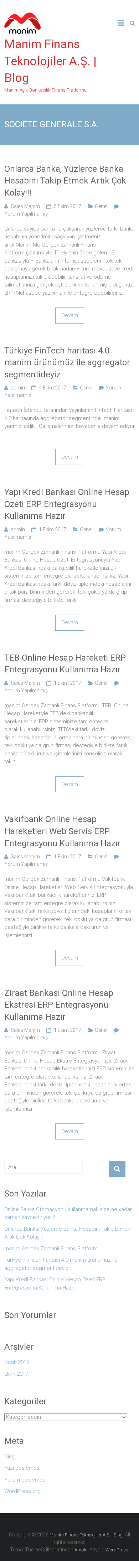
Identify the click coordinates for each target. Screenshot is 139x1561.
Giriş (9, 1456)
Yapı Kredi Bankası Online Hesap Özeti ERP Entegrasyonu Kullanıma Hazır (66, 504)
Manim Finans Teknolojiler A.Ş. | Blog (50, 61)
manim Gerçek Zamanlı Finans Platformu (52, 1248)
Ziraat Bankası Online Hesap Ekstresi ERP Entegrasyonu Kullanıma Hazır (58, 1005)
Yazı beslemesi (22, 1468)
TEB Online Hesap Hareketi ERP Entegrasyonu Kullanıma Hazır (65, 664)
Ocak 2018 (16, 1362)
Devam (69, 315)
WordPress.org (22, 1491)
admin (18, 388)
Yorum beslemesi (25, 1480)
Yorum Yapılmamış (26, 214)
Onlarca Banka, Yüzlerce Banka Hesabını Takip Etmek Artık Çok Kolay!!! (65, 181)
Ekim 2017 (16, 1374)
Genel (101, 206)
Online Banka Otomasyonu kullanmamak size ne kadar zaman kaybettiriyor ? (68, 1213)
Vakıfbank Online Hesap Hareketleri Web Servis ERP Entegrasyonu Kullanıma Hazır (62, 831)
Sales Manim (25, 206)
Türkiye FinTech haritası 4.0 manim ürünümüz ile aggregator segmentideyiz (67, 362)
